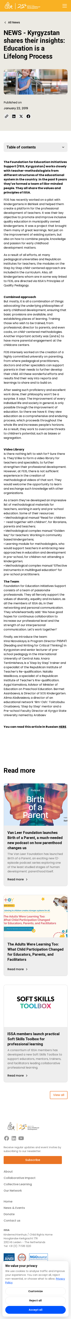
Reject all (35, 1300)
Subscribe (32, 1160)
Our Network (13, 1191)
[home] (22, 6)
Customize (35, 1291)
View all (58, 1095)
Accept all (35, 1310)
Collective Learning (18, 1184)
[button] (64, 5)
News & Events (14, 1208)
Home (8, 1201)
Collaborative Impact (20, 1178)
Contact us (12, 1220)
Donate (9, 1214)
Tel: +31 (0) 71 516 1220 (17, 1246)
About (8, 1171)
